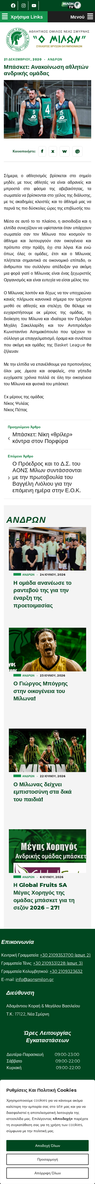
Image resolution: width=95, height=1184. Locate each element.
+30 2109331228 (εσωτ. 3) (58, 963)
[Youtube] (34, 5)
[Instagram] (23, 5)
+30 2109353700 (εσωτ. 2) (65, 955)
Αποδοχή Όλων (47, 1145)
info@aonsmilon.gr (35, 979)
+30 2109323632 (66, 971)
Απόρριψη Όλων (47, 1173)
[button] (22, 16)
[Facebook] (13, 5)
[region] (47, 1132)
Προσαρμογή (47, 1159)
